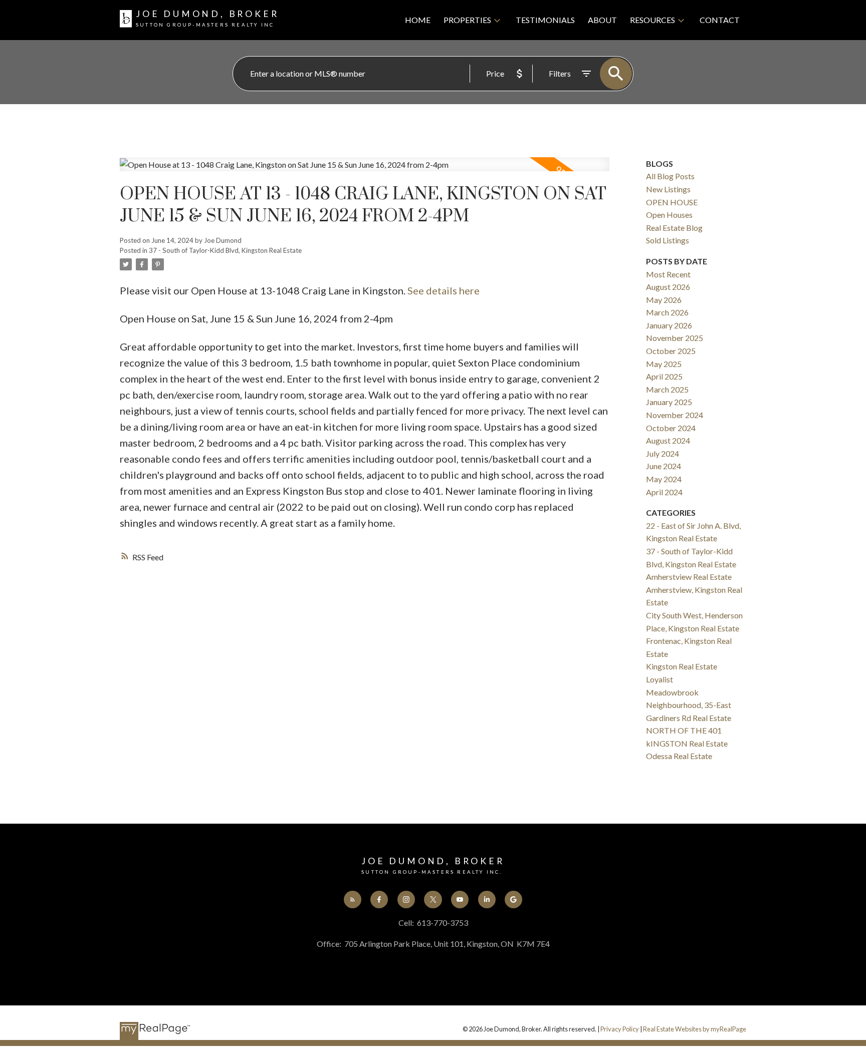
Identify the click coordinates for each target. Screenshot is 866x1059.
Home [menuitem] (417, 20)
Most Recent (668, 274)
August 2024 (668, 440)
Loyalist (659, 679)
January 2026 (669, 325)
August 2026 (668, 286)
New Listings (668, 189)
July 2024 (662, 453)
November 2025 (674, 337)
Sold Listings (667, 240)
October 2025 (671, 351)
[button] (352, 899)
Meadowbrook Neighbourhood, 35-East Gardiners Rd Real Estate (688, 705)
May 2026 (664, 299)
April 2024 (664, 492)
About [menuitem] (602, 20)
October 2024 (671, 428)
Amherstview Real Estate (689, 576)
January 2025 (669, 402)
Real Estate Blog (674, 227)
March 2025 (667, 389)
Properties (467, 20)
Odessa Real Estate (679, 756)
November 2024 (674, 415)
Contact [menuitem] (720, 20)
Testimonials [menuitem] (545, 20)
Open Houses (669, 214)
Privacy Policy (619, 1029)
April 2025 (664, 376)
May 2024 (664, 479)
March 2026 (667, 312)
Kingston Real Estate (681, 666)
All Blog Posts (670, 176)
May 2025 (664, 364)
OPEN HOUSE (672, 202)
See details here (443, 290)
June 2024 (663, 466)
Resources (652, 20)
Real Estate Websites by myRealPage (694, 1029)
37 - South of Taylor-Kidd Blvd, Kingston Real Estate (225, 250)
